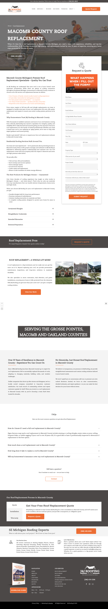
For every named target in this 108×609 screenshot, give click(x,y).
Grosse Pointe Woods (28, 550)
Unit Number (69, 130)
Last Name (68, 103)
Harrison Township (29, 548)
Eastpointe (45, 548)
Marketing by (45, 603)
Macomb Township (30, 544)
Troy (40, 548)
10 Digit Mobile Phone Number (73, 116)
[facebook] (86, 584)
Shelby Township (42, 544)
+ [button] (2, 303)
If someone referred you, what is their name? (77, 177)
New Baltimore (44, 546)
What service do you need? (72, 156)
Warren (46, 542)
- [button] (2, 306)
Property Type (69, 150)
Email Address (69, 110)
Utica (36, 548)
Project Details (69, 162)
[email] (93, 584)
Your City (67, 136)
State (66, 142)
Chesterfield (31, 546)
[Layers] (106, 303)
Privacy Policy (35, 603)
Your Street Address (70, 124)
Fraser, (38, 546)
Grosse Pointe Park (42, 550)
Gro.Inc (51, 603)
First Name (68, 97)
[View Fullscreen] (2, 309)
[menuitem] (33, 8)
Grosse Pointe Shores (31, 552)
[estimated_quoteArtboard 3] (81, 68)
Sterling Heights (38, 542)
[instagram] (89, 584)
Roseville (24, 546)
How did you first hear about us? (74, 171)
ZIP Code (85, 142)
